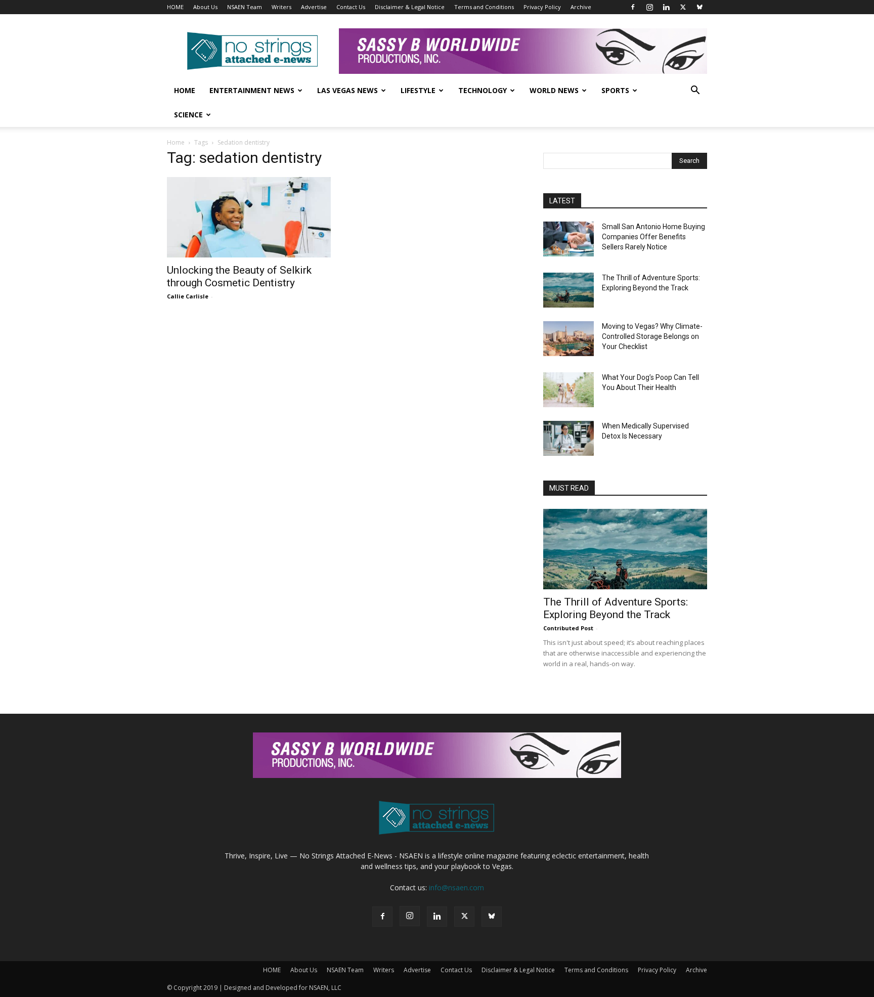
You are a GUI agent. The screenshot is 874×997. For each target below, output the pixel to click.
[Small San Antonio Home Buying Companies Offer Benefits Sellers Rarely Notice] (568, 239)
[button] (695, 91)
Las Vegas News (347, 90)
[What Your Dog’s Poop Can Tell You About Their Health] (568, 389)
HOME (175, 7)
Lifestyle (418, 90)
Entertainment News (251, 90)
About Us (205, 7)
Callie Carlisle (187, 296)
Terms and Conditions (484, 7)
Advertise (314, 7)
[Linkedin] (666, 7)
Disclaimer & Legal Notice (410, 7)
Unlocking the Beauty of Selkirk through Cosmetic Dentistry (239, 276)
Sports (615, 90)
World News (554, 90)
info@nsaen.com (456, 887)
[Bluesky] (699, 7)
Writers (281, 7)
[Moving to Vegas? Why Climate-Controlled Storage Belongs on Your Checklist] (568, 338)
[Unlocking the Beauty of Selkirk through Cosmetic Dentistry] (249, 217)
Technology (482, 90)
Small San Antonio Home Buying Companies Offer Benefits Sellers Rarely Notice (653, 237)
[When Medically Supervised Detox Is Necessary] (568, 438)
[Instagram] (649, 7)
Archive (581, 7)
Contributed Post (568, 628)
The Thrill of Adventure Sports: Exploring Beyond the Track (615, 608)
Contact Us (350, 7)
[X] (682, 7)
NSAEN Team (244, 7)
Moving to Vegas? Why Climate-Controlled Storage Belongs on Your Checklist (652, 336)
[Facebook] (632, 7)
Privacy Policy (542, 7)
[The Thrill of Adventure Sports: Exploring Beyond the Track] (568, 290)
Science (188, 114)
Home (184, 90)
